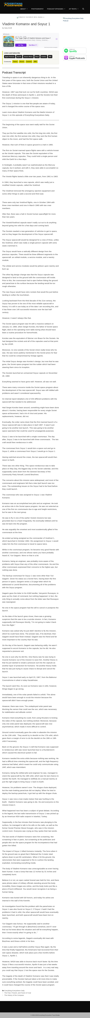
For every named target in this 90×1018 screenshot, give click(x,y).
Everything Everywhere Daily (14, 991)
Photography (37, 9)
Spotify (19, 56)
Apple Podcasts (10, 56)
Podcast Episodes (55, 9)
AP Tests (73, 9)
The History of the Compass (14, 995)
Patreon (15, 61)
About (23, 9)
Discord (22, 61)
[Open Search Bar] (83, 9)
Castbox (43, 56)
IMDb (35, 61)
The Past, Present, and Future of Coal (17, 993)
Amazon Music (28, 56)
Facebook (29, 61)
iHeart (37, 56)
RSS (50, 56)
